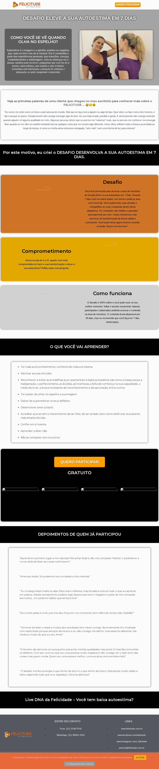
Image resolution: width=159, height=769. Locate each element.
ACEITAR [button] (140, 757)
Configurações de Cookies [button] (79, 764)
